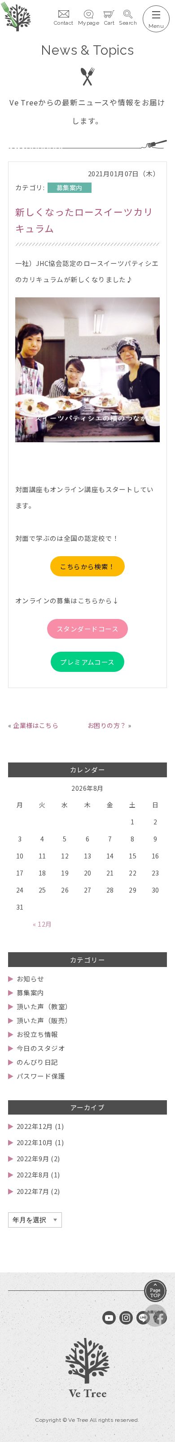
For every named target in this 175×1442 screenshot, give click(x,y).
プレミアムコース (87, 662)
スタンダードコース (87, 628)
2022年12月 (35, 1126)
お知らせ (30, 978)
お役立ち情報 (37, 1034)
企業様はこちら (35, 725)
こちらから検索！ (87, 566)
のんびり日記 (37, 1062)
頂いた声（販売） (44, 1020)
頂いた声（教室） (44, 1006)
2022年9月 (33, 1158)
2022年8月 (33, 1174)
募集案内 (30, 992)
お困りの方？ (107, 725)
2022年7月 (33, 1191)
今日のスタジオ (41, 1048)
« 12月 (42, 923)
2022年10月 (35, 1142)
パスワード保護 (41, 1075)
